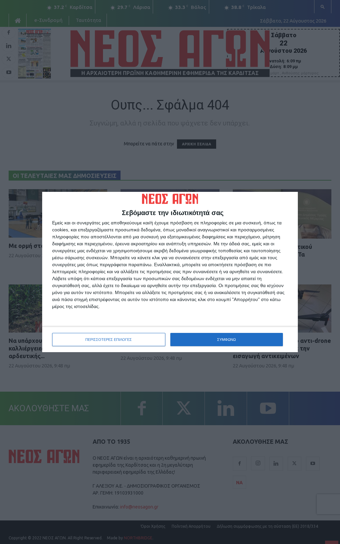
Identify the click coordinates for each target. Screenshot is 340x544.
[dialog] (170, 272)
